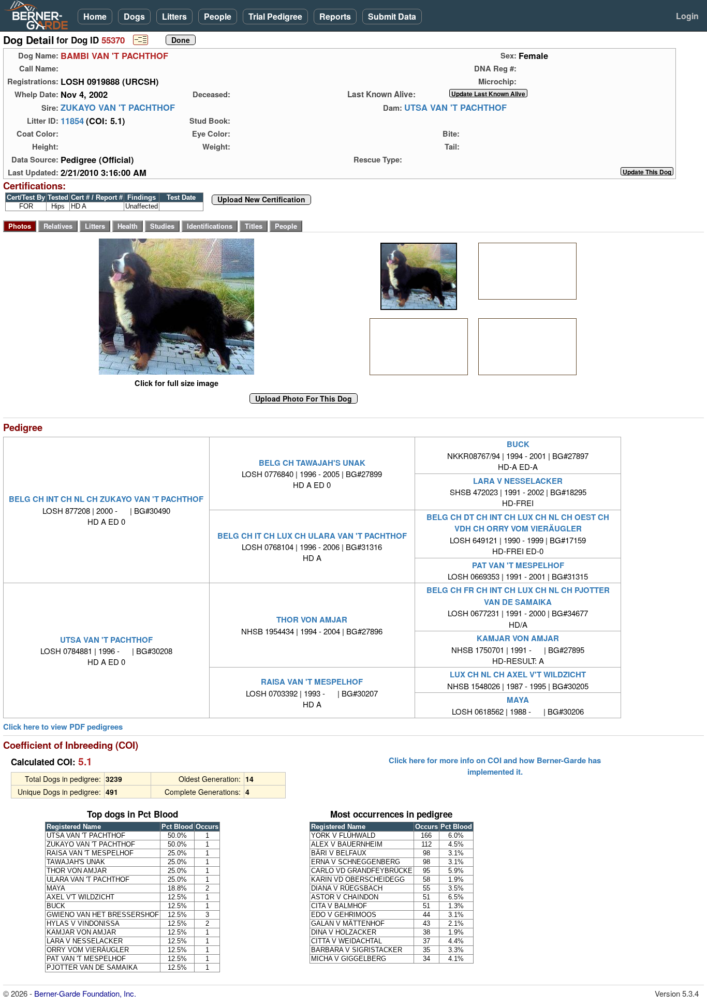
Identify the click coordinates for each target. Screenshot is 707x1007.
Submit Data (392, 16)
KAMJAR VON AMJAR (518, 638)
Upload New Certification (261, 200)
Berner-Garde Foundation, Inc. (85, 993)
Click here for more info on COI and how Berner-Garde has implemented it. (495, 765)
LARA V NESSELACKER (518, 480)
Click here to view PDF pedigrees (63, 726)
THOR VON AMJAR (311, 619)
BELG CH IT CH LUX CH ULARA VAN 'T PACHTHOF (312, 535)
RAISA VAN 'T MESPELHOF (312, 681)
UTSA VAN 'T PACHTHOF (455, 107)
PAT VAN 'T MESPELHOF (518, 565)
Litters (174, 16)
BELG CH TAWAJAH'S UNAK (312, 462)
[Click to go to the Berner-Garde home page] (39, 14)
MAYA (518, 699)
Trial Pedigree (275, 16)
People (217, 16)
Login (687, 16)
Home (95, 16)
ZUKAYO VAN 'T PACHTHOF (118, 107)
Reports (335, 16)
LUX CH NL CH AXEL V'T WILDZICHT (518, 674)
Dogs (134, 16)
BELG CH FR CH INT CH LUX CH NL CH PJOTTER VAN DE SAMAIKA (518, 595)
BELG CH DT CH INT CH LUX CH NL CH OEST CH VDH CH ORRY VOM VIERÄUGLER (517, 522)
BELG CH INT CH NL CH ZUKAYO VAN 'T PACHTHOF (106, 499)
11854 (72, 120)
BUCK (518, 444)
